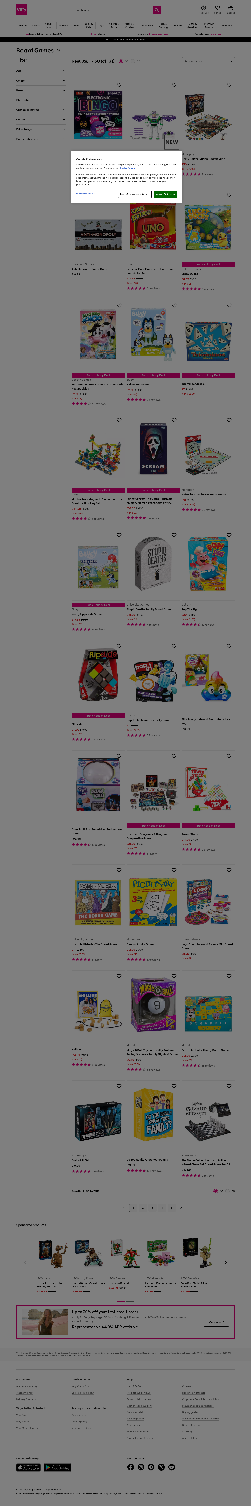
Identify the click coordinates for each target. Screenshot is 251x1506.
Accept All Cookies (165, 194)
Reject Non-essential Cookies (135, 194)
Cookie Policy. (127, 168)
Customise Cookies (86, 193)
